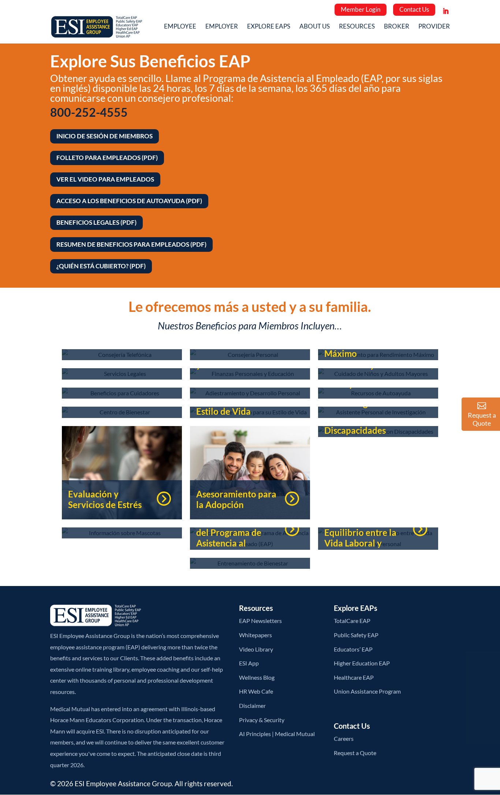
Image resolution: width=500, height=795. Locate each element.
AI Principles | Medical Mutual (277, 733)
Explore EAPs (268, 27)
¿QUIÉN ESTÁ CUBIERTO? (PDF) (101, 266)
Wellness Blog (257, 677)
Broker (396, 27)
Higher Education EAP (362, 663)
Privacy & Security (261, 719)
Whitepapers (255, 634)
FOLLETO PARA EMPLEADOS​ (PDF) (107, 157)
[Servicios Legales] (122, 374)
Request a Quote (355, 752)
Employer (221, 27)
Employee (180, 27)
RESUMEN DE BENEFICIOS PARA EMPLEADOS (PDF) (131, 244)
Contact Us (414, 9)
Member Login (360, 9)
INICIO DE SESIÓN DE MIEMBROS (104, 136)
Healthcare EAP (354, 677)
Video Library (256, 649)
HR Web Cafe (256, 691)
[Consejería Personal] (250, 355)
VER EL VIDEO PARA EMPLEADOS (105, 179)
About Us (314, 27)
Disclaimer (252, 705)
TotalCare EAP (352, 620)
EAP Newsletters (260, 620)
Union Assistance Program (367, 691)
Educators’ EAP (353, 649)
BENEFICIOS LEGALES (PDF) (96, 222)
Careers (344, 738)
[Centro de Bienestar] (122, 412)
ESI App (249, 663)
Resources (357, 27)
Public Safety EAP (356, 634)
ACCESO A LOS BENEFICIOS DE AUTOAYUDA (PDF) (129, 201)
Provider (434, 27)
